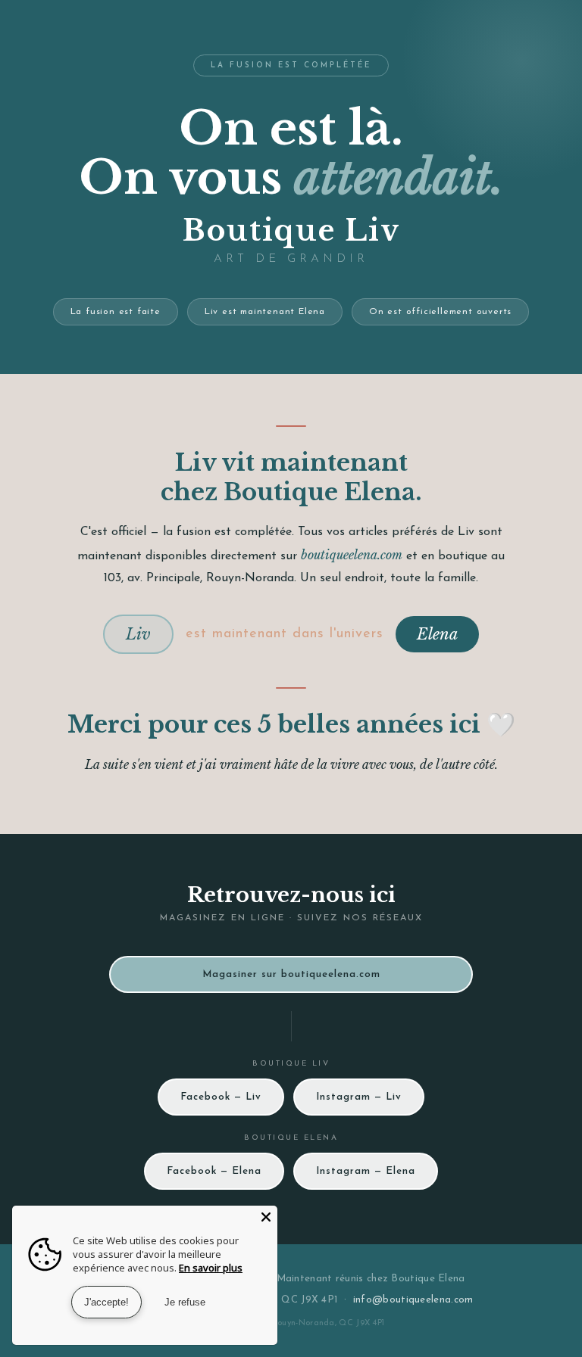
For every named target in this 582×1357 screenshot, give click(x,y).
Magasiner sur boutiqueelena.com (291, 974)
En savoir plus (210, 1268)
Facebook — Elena (214, 1171)
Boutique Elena (428, 1279)
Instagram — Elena (365, 1171)
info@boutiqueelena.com (413, 1300)
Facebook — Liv (220, 1097)
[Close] (266, 1217)
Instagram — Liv (359, 1097)
